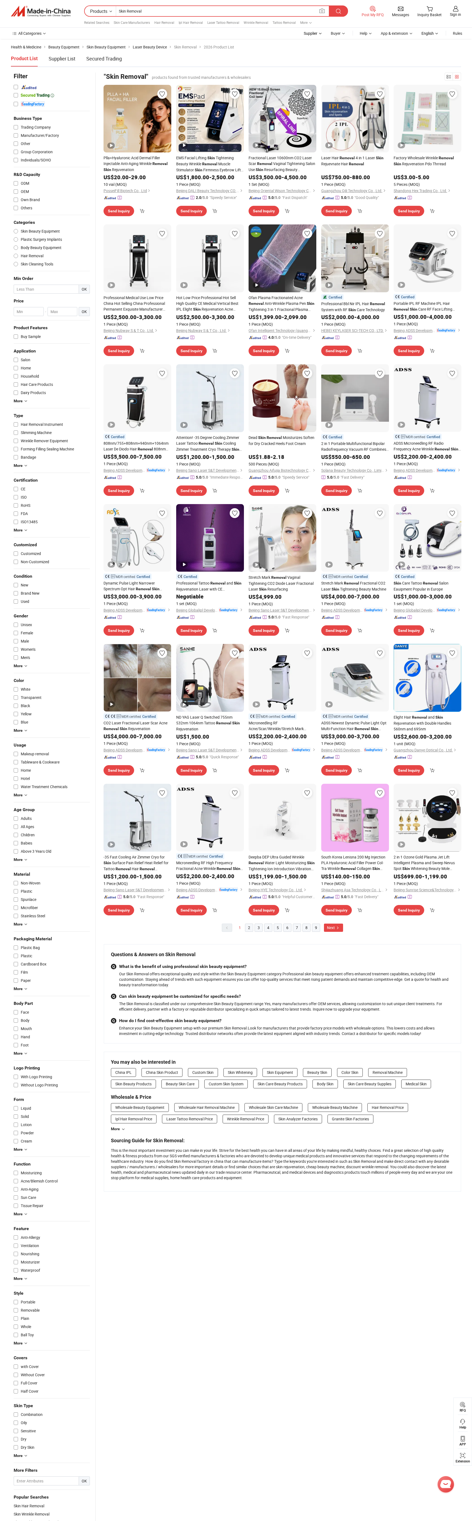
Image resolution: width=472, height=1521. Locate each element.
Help (363, 33)
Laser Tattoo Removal (223, 22)
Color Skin (349, 1072)
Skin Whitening (240, 1072)
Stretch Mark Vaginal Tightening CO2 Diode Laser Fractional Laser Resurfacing (281, 583)
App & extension (394, 33)
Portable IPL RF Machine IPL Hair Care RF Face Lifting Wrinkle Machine (423, 306)
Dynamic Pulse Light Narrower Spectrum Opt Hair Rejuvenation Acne (132, 586)
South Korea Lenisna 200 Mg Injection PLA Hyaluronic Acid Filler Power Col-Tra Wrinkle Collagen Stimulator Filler (353, 863)
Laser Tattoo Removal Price (189, 1118)
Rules (457, 33)
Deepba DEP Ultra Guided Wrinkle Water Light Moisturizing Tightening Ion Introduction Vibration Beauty (282, 863)
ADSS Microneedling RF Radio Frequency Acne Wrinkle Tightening (426, 446)
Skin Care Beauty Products (280, 1083)
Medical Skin (416, 1083)
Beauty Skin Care (180, 1083)
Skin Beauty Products (133, 1083)
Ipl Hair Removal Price (133, 1118)
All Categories (30, 33)
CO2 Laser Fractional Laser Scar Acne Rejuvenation (135, 725)
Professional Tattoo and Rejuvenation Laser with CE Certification (208, 586)
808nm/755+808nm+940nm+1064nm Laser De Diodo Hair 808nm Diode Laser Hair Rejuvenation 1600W (136, 446)
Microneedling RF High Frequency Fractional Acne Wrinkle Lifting (208, 866)
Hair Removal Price (388, 1107)
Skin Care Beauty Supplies (369, 1083)
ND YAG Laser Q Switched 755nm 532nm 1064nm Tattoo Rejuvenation (208, 723)
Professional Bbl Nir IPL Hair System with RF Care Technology (353, 306)
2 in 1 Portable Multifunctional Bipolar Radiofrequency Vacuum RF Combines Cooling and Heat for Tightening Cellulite (353, 446)
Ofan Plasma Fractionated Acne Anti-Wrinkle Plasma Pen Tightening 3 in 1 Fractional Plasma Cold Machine (281, 303)
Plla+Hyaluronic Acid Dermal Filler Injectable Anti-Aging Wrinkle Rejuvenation (136, 163)
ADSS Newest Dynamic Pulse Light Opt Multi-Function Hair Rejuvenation (354, 726)
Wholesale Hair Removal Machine (207, 1107)
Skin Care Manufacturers (132, 22)
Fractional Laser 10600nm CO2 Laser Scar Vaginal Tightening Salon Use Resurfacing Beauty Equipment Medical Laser (282, 164)
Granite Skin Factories (350, 1118)
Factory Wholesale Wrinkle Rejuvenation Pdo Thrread (424, 160)
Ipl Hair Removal (191, 22)
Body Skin (325, 1083)
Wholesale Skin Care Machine (273, 1107)
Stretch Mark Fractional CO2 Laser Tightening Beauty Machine (353, 586)
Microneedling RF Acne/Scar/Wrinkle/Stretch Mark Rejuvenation (276, 725)
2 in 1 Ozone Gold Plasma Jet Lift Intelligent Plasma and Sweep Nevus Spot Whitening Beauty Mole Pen (424, 863)
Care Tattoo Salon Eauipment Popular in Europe (421, 586)
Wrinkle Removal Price (245, 1118)
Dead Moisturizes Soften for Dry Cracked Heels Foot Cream (281, 440)
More (115, 1129)
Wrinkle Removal (256, 22)
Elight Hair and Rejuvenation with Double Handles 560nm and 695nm (422, 723)
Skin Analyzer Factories (298, 1118)
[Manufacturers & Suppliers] (40, 11)
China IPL (123, 1072)
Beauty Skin (317, 1072)
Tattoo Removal (284, 22)
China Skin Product (162, 1072)
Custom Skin (203, 1072)
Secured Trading (104, 58)
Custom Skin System (226, 1083)
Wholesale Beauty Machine (335, 1107)
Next (331, 927)
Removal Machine (388, 1072)
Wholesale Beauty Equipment (139, 1107)
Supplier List (62, 58)
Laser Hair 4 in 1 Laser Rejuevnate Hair (352, 160)
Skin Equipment (280, 1072)
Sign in (455, 14)
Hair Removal (164, 22)
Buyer (336, 33)
